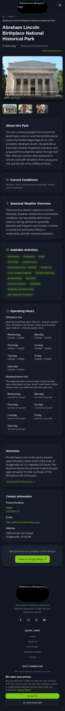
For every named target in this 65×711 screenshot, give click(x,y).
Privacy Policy (24, 689)
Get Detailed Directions (19, 481)
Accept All (32, 695)
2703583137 (13, 511)
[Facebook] (21, 620)
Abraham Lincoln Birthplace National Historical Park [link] (28, 20)
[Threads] (36, 620)
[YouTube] (44, 620)
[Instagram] (29, 620)
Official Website (51, 50)
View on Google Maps (31, 559)
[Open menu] (60, 5)
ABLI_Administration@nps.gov (23, 522)
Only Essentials (34, 702)
